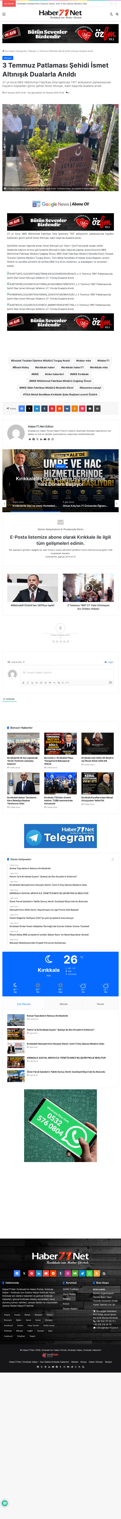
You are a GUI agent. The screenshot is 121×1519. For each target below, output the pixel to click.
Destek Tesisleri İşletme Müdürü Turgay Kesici (41, 360)
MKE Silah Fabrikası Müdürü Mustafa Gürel (47, 387)
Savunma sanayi (91, 387)
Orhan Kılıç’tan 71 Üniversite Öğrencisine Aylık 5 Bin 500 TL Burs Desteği (60, 481)
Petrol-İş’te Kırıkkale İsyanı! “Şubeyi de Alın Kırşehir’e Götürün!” (61, 1029)
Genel (28, 1320)
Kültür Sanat (48, 1325)
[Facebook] (22, 408)
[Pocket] (82, 408)
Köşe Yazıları (33, 1325)
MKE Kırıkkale (80, 374)
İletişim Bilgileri (70, 1308)
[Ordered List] (41, 683)
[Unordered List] (45, 683)
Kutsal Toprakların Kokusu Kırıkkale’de (47, 1015)
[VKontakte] (67, 408)
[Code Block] (54, 683)
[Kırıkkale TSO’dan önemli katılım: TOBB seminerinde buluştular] (60, 783)
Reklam (66, 1299)
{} (63, 682)
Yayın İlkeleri (69, 1294)
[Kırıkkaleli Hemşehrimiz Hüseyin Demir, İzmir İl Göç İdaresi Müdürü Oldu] (16, 1048)
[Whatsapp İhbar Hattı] (60, 1125)
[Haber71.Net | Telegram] (60, 836)
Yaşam (32, 1336)
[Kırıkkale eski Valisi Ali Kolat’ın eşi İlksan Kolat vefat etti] (97, 744)
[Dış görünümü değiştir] (111, 15)
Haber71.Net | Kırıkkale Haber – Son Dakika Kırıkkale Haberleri (39, 1362)
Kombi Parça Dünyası (69, 1357)
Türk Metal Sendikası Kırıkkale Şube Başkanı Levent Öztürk (61, 394)
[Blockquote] (50, 683)
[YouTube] (45, 439)
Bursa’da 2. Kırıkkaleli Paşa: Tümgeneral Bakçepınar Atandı (58, 760)
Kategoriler (21, 51)
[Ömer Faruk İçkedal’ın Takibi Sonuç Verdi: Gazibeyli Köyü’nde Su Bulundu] (16, 1076)
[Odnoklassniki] (75, 408)
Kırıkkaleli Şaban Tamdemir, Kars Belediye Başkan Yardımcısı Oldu (22, 800)
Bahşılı (27, 1315)
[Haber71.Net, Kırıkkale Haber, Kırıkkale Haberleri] (60, 14)
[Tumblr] (44, 408)
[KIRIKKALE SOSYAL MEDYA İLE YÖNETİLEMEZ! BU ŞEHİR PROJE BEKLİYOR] (16, 1062)
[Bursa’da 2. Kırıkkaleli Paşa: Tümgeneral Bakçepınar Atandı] (60, 744)
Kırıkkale (8, 1331)
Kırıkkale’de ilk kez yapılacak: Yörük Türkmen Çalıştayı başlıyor (22, 760)
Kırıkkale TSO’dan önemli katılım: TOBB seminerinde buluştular (58, 800)
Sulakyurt (8, 1336)
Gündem (48, 1320)
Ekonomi (8, 1320)
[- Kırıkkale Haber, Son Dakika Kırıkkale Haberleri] (60, 33)
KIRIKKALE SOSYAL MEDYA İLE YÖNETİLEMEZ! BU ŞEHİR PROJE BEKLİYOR (53, 3)
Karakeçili (8, 1325)
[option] (60, 480)
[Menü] (4, 15)
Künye (66, 1303)
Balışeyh (38, 1315)
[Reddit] (59, 408)
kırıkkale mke (100, 367)
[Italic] (28, 683)
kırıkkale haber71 (73, 367)
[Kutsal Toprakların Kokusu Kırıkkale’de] (16, 1020)
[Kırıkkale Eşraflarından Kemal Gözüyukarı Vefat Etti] (97, 783)
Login (110, 662)
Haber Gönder (96, 1362)
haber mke (84, 360)
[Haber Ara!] (117, 15)
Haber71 (104, 360)
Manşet (32, 51)
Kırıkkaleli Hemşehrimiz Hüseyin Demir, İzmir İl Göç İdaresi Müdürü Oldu (65, 1043)
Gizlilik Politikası (70, 1289)
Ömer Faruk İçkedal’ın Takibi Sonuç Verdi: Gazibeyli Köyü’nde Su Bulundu (66, 1071)
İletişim (108, 1362)
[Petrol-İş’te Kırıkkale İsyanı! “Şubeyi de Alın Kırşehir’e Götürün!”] (16, 1034)
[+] (67, 682)
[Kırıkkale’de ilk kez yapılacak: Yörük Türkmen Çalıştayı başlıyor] (23, 744)
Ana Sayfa (9, 51)
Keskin (20, 1325)
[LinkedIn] (37, 408)
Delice (49, 1315)
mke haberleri (55, 374)
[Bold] (23, 683)
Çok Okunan (24, 1004)
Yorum (100, 1004)
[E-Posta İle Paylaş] (90, 408)
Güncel (64, 1004)
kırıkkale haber (46, 367)
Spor (50, 1331)
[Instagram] (52, 439)
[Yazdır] (97, 408)
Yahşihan (21, 1336)
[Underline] (32, 683)
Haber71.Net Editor (41, 426)
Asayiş (7, 1315)
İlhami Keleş (21, 367)
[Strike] (37, 683)
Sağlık (30, 1331)
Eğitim (18, 1320)
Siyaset (40, 1331)
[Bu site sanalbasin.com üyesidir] (50, 1357)
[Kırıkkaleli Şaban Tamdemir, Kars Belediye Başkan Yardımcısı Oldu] (23, 783)
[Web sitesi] (30, 439)
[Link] (59, 683)
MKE (36, 374)
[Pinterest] (52, 408)
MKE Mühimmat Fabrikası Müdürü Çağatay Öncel (61, 380)
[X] (29, 408)
